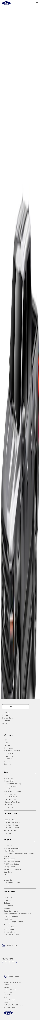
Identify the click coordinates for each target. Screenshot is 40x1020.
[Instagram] (13, 962)
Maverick (6, 720)
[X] (6, 962)
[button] (12, 976)
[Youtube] (9, 962)
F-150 (4, 723)
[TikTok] (16, 962)
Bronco (5, 715)
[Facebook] (3, 962)
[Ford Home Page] (8, 1014)
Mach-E (5, 713)
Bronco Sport (8, 718)
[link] (6, 985)
